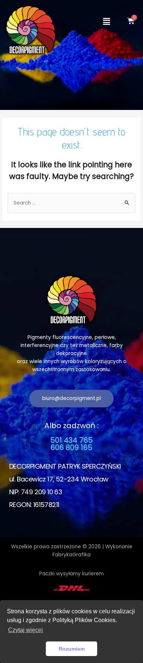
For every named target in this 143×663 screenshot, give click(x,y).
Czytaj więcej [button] (25, 630)
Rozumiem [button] (72, 649)
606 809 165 (71, 447)
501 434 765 (71, 440)
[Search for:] (71, 202)
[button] (71, 398)
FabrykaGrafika (71, 554)
